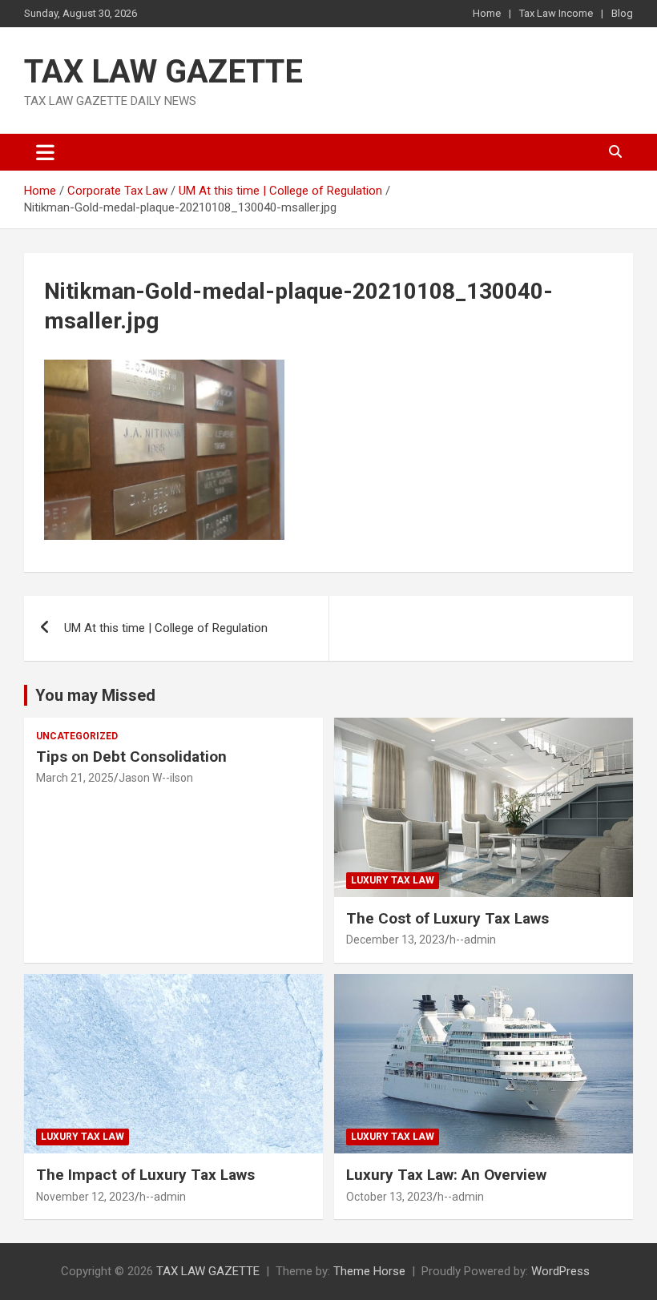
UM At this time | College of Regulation (166, 628)
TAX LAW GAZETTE (163, 72)
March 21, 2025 (75, 777)
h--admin (472, 939)
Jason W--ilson (156, 777)
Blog (622, 13)
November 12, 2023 (85, 1196)
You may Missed (95, 695)
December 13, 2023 (395, 939)
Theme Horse (369, 1271)
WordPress (560, 1271)
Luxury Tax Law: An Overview (446, 1174)
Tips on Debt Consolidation (133, 756)
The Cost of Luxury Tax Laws (447, 918)
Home (487, 13)
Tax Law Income (556, 13)
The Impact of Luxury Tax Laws (145, 1174)
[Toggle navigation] (45, 152)
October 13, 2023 (389, 1196)
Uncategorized (77, 736)
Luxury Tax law (392, 880)
